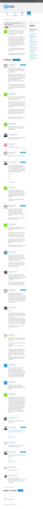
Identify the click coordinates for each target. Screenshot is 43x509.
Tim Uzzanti (10, 162)
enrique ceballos (11, 417)
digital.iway (13, 25)
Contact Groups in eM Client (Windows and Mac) (33, 44)
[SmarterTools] (9, 6)
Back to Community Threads (8, 19)
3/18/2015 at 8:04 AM (11, 225)
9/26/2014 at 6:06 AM (11, 163)
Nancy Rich (10, 251)
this (9, 219)
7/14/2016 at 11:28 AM (11, 382)
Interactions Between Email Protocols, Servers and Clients (34, 55)
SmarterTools (15, 504)
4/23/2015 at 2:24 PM (11, 252)
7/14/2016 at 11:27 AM (11, 365)
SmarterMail (32, 25)
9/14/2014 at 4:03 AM (11, 135)
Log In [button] (41, 1)
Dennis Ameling (11, 134)
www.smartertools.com (12, 182)
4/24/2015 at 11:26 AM (11, 272)
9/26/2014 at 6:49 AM (11, 188)
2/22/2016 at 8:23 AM (11, 335)
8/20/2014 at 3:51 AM (11, 94)
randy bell (10, 364)
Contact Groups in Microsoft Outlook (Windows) (33, 34)
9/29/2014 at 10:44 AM (11, 206)
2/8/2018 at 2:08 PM (11, 418)
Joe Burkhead (11, 271)
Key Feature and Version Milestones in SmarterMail (34, 50)
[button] (37, 1)
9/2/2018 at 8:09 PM (11, 476)
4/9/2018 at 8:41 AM (11, 443)
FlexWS (9, 143)
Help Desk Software (6, 504)
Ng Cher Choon (11, 475)
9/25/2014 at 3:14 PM (11, 153)
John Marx (10, 442)
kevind (9, 334)
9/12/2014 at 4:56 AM (11, 124)
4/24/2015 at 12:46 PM (11, 308)
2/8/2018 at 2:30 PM (11, 428)
